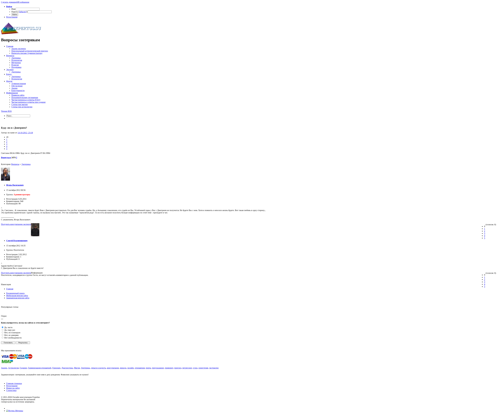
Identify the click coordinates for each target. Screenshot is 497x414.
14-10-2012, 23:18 (25, 133)
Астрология (13, 368)
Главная (9, 289)
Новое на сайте (13, 388)
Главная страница (14, 383)
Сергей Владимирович (16, 240)
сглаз (195, 368)
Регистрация (11, 17)
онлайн (130, 368)
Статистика (11, 390)
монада (123, 368)
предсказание (158, 368)
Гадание (23, 368)
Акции (4, 368)
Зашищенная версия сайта (17, 298)
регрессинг (187, 368)
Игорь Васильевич (15, 185)
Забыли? (23, 12)
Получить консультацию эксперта (16, 224)
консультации (113, 368)
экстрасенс (214, 368)
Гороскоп (56, 368)
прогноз (177, 368)
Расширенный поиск (15, 293)
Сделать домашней (9, 2)
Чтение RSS (6, 111)
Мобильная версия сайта (17, 295)
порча (148, 368)
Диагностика (67, 368)
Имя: (13, 9)
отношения (140, 368)
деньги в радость (98, 368)
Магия (77, 368)
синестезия (203, 368)
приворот (169, 368)
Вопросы (15, 164)
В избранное (23, 2)
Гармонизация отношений (39, 368)
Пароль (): (19, 12)
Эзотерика (26, 164)
